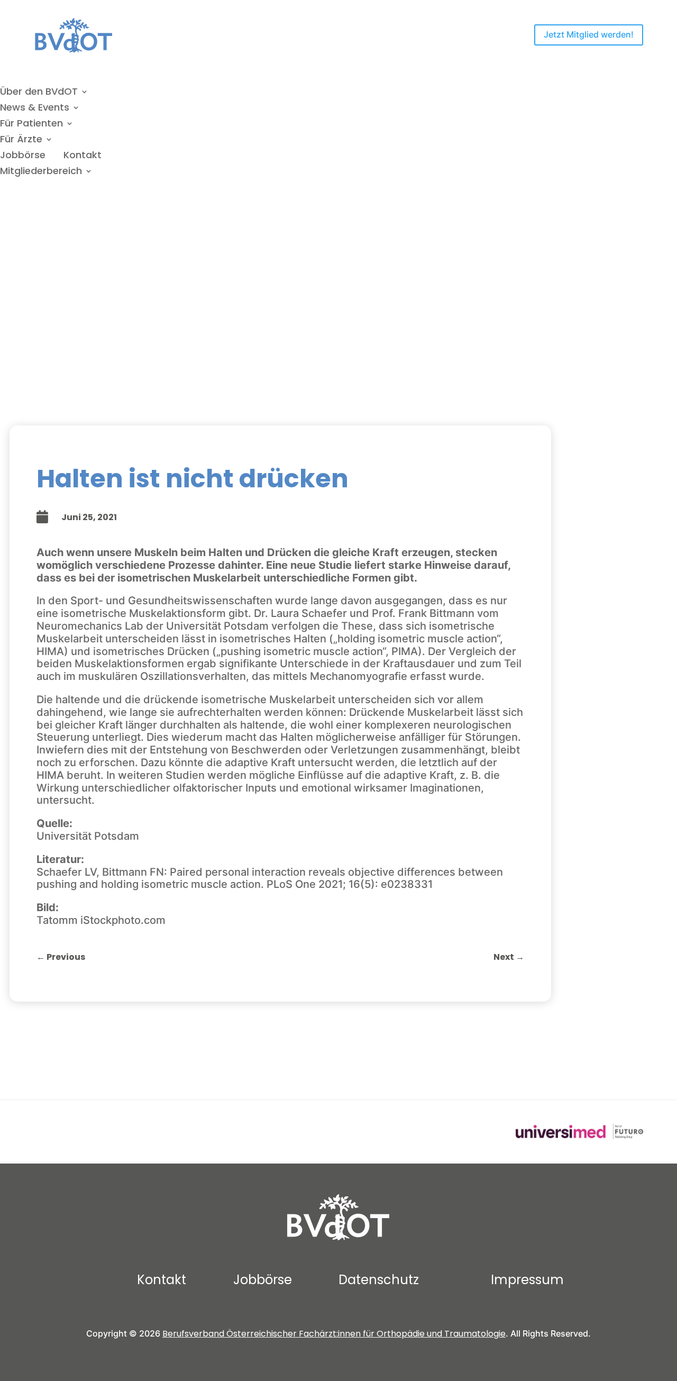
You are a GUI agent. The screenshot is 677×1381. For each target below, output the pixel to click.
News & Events (34, 109)
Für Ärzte (21, 140)
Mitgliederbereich (41, 172)
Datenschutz (378, 1279)
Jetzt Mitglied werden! (589, 34)
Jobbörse (22, 156)
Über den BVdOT (39, 93)
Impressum (527, 1279)
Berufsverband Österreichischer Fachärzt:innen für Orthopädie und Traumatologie (334, 1334)
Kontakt (82, 156)
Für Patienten (31, 125)
